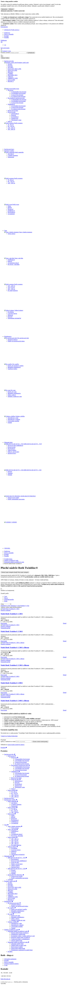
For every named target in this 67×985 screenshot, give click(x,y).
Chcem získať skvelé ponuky (40, 741)
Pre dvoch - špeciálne (13, 264)
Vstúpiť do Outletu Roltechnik (9, 736)
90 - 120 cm (11, 181)
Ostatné (10, 422)
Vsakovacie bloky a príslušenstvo (20, 939)
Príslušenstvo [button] (7, 336)
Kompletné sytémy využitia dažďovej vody (23, 936)
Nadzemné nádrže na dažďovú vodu (18, 942)
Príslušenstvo (8, 901)
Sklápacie (10, 315)
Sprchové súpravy (13, 339)
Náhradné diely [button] (8, 442)
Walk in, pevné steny (13, 452)
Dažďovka (7, 32)
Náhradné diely (8, 856)
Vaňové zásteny (18, 310)
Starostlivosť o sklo (13, 418)
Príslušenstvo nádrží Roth (18, 934)
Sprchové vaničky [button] (9, 150)
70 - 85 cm (11, 124)
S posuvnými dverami (17, 95)
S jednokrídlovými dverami (18, 92)
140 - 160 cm (11, 183)
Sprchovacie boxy (9, 149)
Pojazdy (10, 471)
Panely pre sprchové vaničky (16, 365)
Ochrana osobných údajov (11, 963)
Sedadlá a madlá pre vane (15, 396)
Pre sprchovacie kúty (23, 338)
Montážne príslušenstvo (14, 367)
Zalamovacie (14, 118)
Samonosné (11, 157)
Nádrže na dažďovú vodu (11, 929)
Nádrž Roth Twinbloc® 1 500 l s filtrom (15, 647)
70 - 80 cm (11, 180)
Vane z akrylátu (18, 258)
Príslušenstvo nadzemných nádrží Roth (22, 950)
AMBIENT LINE (13, 78)
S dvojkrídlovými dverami (18, 93)
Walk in (10, 121)
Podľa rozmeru (18, 123)
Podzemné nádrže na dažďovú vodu (18, 931)
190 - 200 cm (14, 843)
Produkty (3, 747)
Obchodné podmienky (10, 959)
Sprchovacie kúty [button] (9, 61)
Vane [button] (5, 230)
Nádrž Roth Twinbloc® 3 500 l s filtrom (15, 665)
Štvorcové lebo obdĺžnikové (15, 445)
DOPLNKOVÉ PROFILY (28, 496)
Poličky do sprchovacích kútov (16, 341)
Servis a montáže (9, 34)
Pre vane (13, 390)
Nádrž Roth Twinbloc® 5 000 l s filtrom (15, 701)
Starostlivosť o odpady (14, 419)
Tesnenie (10, 473)
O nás (5, 965)
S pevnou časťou (12, 313)
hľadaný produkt (5, 52)
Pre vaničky (15, 364)
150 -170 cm (11, 287)
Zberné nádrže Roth (16, 940)
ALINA (10, 64)
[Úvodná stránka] (6, 51)
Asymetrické (11, 214)
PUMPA (10, 951)
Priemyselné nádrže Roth (18, 948)
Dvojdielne (11, 312)
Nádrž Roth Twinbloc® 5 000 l (12, 683)
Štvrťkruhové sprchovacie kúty (16, 98)
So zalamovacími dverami (18, 96)
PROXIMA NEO (12, 75)
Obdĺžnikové (11, 104)
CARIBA (10, 73)
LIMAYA (10, 76)
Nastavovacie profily (13, 497)
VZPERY (14, 522)
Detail (64, 623)
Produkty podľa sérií (23, 62)
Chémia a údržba (20, 416)
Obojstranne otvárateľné (14, 318)
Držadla (10, 474)
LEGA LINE (11, 80)
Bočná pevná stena (13, 110)
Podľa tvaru (15, 88)
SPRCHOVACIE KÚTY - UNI (32, 470)
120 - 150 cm (11, 128)
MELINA (10, 72)
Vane (5, 825)
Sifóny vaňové (12, 395)
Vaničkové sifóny (12, 369)
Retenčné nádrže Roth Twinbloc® (20, 937)
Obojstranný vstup (16, 120)
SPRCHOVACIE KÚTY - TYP (32, 444)
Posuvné (13, 115)
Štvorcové (10, 90)
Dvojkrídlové (14, 117)
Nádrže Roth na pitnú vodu (18, 945)
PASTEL (10, 65)
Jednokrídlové (15, 113)
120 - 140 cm (11, 286)
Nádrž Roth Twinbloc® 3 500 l (12, 631)
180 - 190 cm (11, 289)
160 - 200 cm (11, 129)
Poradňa (6, 37)
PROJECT (11, 81)
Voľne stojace (11, 233)
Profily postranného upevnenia (16, 499)
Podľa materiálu (19, 152)
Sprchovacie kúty (9, 754)
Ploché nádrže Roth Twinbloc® (20, 933)
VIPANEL (7, 548)
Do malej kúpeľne (13, 290)
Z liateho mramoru (13, 155)
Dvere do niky (12, 112)
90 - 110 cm (11, 126)
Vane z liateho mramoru (25, 232)
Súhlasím (11, 9)
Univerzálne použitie (13, 421)
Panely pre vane (12, 392)
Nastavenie (4, 9)
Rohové (10, 261)
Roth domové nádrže (17, 947)
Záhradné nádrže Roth (17, 943)
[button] (2, 42)
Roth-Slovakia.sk (5, 979)
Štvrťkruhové (11, 212)
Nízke (9, 206)
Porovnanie (4, 623)
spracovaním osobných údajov (16, 744)
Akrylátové (11, 154)
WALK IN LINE (12, 70)
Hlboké (10, 207)
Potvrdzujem (4, 27)
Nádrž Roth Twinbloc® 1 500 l (12, 614)
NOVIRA (10, 67)
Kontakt (6, 36)
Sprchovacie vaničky (10, 799)
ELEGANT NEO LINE (14, 69)
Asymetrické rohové (13, 263)
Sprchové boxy (12, 453)
